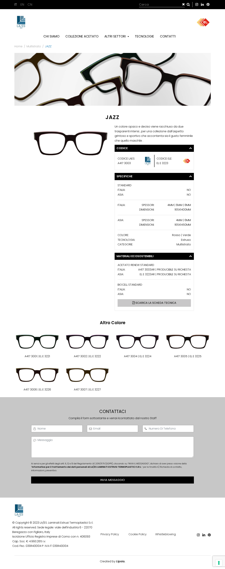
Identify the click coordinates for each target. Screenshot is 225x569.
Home (18, 46)
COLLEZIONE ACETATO (81, 36)
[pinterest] (208, 4)
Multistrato (34, 46)
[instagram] (196, 4)
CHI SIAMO (51, 36)
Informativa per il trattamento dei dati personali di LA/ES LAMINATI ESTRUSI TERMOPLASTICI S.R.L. (87, 466)
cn (30, 4)
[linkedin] (202, 4)
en (22, 4)
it (16, 4)
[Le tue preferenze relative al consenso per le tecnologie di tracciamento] (219, 563)
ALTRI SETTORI (115, 36)
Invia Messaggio (112, 480)
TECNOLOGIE (144, 36)
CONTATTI (168, 36)
